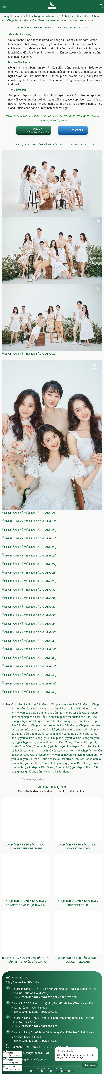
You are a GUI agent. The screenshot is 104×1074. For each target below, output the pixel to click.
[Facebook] (35, 1071)
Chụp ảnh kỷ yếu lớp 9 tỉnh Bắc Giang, (55, 725)
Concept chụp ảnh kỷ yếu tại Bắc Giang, (67, 763)
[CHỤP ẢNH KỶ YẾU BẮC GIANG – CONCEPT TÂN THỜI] (78, 819)
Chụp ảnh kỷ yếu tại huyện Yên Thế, (58, 750)
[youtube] (45, 1071)
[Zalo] (71, 1071)
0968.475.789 (84, 116)
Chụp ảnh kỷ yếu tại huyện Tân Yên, (63, 759)
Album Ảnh (24, 16)
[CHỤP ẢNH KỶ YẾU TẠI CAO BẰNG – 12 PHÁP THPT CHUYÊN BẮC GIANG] (26, 932)
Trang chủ (8, 16)
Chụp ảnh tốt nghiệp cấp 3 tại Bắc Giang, (45, 721)
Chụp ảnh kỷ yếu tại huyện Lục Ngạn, (57, 746)
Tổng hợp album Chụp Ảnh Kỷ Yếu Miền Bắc (61, 16)
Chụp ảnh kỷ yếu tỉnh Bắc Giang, (71, 704)
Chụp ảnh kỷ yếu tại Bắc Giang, (31, 704)
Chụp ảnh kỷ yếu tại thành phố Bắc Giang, (47, 742)
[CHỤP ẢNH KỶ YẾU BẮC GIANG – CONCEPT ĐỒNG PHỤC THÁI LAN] (26, 875)
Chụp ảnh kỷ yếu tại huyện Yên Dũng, (62, 754)
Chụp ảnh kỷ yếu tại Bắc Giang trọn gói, (64, 729)
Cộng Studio (22, 116)
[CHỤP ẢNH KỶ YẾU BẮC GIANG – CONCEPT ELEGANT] (78, 932)
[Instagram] (55, 1071)
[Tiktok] (64, 1071)
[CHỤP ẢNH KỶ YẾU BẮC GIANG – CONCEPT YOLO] (78, 875)
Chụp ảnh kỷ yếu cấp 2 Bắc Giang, (69, 708)
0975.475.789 (70, 116)
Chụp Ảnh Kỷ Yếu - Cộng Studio (52, 120)
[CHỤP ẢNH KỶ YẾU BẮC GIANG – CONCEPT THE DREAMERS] (26, 819)
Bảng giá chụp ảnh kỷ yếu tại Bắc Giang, (45, 771)
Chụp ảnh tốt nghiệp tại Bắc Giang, (69, 712)
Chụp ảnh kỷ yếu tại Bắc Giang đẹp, (68, 733)
